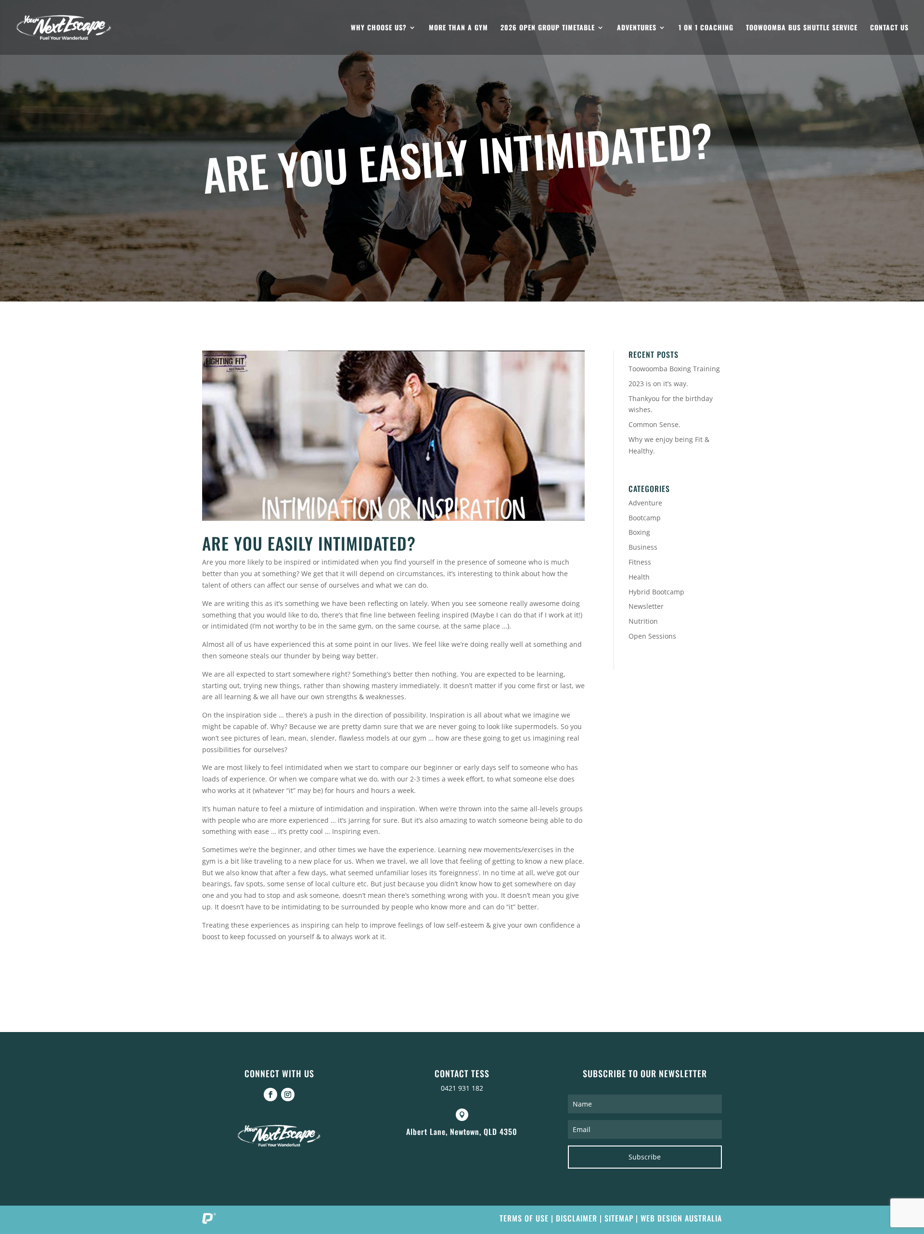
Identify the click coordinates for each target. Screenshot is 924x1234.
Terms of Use (524, 1218)
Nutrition (643, 621)
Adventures (636, 28)
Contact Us (889, 28)
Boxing (639, 532)
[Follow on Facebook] (270, 1094)
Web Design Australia (681, 1218)
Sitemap (618, 1218)
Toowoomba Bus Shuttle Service (802, 28)
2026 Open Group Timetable (547, 28)
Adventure (645, 502)
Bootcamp (645, 517)
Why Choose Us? (379, 28)
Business (643, 547)
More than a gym (458, 28)
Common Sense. (654, 424)
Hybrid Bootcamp (656, 591)
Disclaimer (576, 1218)
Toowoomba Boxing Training (674, 368)
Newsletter (646, 606)
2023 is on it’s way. (658, 383)
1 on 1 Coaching (706, 28)
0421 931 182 (462, 1088)
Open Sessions (652, 636)
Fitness (640, 562)
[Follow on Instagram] (288, 1094)
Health (639, 576)
